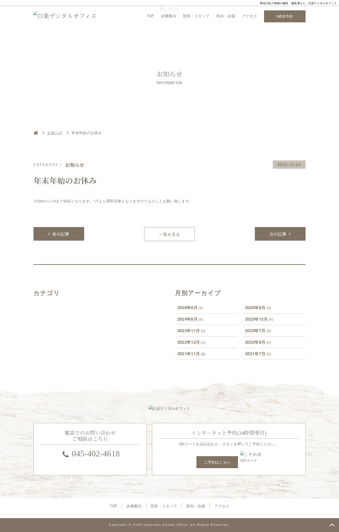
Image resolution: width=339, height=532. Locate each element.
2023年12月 (259, 319)
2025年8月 (258, 307)
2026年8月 (190, 307)
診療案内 (168, 15)
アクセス (249, 15)
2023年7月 (258, 331)
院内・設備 (225, 15)
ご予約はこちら (217, 462)
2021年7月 (258, 354)
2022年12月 (191, 342)
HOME (35, 132)
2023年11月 (191, 331)
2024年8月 (190, 319)
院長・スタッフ (196, 15)
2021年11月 (191, 354)
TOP (150, 15)
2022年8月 (258, 342)
